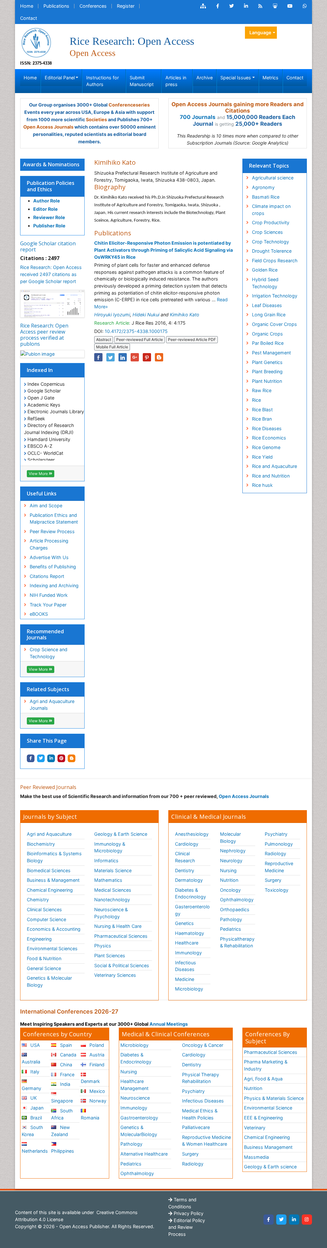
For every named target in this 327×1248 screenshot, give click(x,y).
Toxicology (276, 890)
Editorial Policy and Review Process (186, 1227)
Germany (31, 1088)
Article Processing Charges (49, 544)
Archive (204, 77)
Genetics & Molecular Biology (49, 981)
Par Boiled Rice (268, 343)
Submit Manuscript (142, 81)
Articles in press (175, 81)
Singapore (62, 1100)
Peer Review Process (52, 531)
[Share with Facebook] (30, 758)
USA (34, 1045)
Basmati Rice (265, 197)
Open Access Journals (48, 127)
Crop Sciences (267, 232)
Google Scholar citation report (48, 246)
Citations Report (47, 576)
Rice (256, 400)
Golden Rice (265, 270)
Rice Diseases (267, 428)
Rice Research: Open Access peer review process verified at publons (44, 335)
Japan (36, 1107)
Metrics (270, 77)
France (66, 1074)
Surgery (273, 880)
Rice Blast (262, 409)
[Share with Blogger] (71, 758)
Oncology (230, 890)
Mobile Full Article (112, 346)
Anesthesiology (192, 834)
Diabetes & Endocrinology (190, 893)
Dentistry (184, 870)
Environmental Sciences (52, 948)
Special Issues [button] (235, 77)
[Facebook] (268, 1219)
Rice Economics (269, 437)
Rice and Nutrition (271, 475)
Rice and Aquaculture (274, 466)
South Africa (61, 1114)
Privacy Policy (187, 1213)
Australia (31, 1061)
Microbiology (189, 988)
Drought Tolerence (272, 251)
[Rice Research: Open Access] (36, 42)
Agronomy (263, 187)
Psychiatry (276, 834)
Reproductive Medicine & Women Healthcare (206, 1140)
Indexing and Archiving (54, 585)
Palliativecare (196, 1127)
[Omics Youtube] (290, 6)
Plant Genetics (267, 362)
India (64, 1084)
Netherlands (35, 1151)
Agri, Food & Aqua (263, 1078)
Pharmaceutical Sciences (121, 936)
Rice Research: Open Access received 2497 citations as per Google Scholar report (51, 274)
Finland (96, 1064)
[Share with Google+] (135, 357)
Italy (34, 1071)
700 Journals (198, 117)
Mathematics (108, 880)
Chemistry (38, 899)
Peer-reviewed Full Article (139, 339)
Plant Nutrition (267, 381)
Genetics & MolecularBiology (138, 1131)
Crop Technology (270, 241)
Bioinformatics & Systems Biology (54, 857)
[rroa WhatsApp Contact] (305, 6)
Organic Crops (267, 333)
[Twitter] (281, 1219)
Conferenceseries (129, 104)
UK (33, 1098)
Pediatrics (230, 929)
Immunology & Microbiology (109, 847)
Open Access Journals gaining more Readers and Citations (237, 107)
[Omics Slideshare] (275, 6)
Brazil (35, 1117)
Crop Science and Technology (48, 653)
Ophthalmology (237, 899)
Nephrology (233, 850)
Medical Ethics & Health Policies (199, 1114)
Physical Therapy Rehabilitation (200, 1078)
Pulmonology (279, 844)
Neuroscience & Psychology (111, 913)
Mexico (96, 1091)
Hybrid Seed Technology (265, 283)
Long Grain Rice (268, 314)
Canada (67, 1054)
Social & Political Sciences (121, 965)
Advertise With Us (49, 557)
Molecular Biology (230, 837)
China (65, 1064)
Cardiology (186, 844)
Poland (96, 1045)
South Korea (32, 1131)
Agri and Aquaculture (49, 834)
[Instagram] (307, 1219)
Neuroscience (135, 1098)
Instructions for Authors (102, 81)
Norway (97, 1100)
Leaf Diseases (267, 305)
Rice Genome (266, 447)
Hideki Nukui (146, 314)
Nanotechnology (112, 899)
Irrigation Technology (274, 295)
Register (125, 6)
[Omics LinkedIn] (246, 6)
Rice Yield (262, 457)
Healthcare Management (134, 1084)
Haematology (189, 933)
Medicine (184, 979)
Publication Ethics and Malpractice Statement (54, 518)
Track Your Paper (48, 604)
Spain (65, 1045)
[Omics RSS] (260, 6)
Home (26, 6)
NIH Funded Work (49, 595)
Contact (28, 18)
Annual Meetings (168, 1024)
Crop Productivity (270, 222)
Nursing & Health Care (117, 926)
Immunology (188, 952)
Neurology (231, 860)
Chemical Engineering (50, 890)
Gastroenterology (139, 1117)
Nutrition (229, 880)
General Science (44, 968)
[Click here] (203, 6)
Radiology (275, 853)
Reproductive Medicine (279, 867)
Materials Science (113, 870)
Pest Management (271, 352)
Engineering (39, 939)
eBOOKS (39, 614)
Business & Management (53, 880)
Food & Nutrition (44, 958)
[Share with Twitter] (41, 758)
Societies (96, 119)
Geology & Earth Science (120, 834)
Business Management (268, 1147)
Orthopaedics (234, 909)
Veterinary (254, 1127)
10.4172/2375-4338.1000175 (136, 331)
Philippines (62, 1151)
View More (39, 473)
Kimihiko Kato (184, 314)
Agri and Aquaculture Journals (52, 705)
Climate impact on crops (271, 209)
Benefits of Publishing (53, 566)
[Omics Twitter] (231, 6)
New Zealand (60, 1131)
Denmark (90, 1081)
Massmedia (256, 1157)
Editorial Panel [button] (60, 77)
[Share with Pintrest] (61, 758)
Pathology (231, 919)
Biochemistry (41, 844)
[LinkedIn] (294, 1219)
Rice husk (262, 485)
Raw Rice (261, 390)
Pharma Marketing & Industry (265, 1065)
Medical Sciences (112, 890)
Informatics (106, 860)
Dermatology (189, 880)
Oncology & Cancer (202, 1045)
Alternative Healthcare (144, 1154)
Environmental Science (268, 1107)
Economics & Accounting (53, 929)
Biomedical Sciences (49, 870)
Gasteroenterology (192, 910)
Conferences (93, 6)
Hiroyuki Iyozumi (112, 314)
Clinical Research (185, 857)
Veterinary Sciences (115, 975)
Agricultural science (272, 177)
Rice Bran (262, 419)
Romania (90, 1117)
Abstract (103, 339)
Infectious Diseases (185, 966)
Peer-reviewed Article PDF (192, 339)
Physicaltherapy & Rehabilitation (237, 942)
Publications (56, 6)
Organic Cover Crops (274, 324)
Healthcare (186, 942)
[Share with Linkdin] (51, 758)
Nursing (228, 870)
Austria (96, 1054)
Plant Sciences (109, 955)
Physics (102, 945)
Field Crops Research (275, 260)
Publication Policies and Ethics (50, 186)
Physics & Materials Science (274, 1098)
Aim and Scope (46, 505)
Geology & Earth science (270, 1166)
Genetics (184, 923)
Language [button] (260, 32)
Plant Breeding (267, 371)
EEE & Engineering (263, 1117)
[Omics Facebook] (217, 6)
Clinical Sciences (44, 909)
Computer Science (46, 919)
